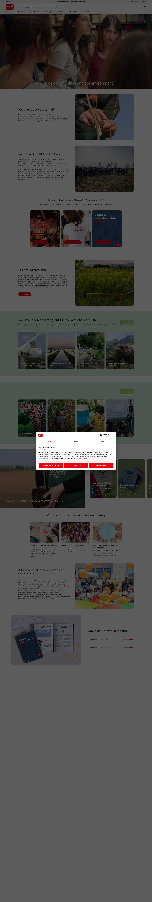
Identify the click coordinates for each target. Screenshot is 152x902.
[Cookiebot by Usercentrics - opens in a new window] (101, 435)
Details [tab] (76, 441)
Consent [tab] (49, 441)
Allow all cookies (101, 465)
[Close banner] (113, 435)
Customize (75, 465)
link (85, 458)
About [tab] (102, 441)
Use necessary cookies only (50, 465)
